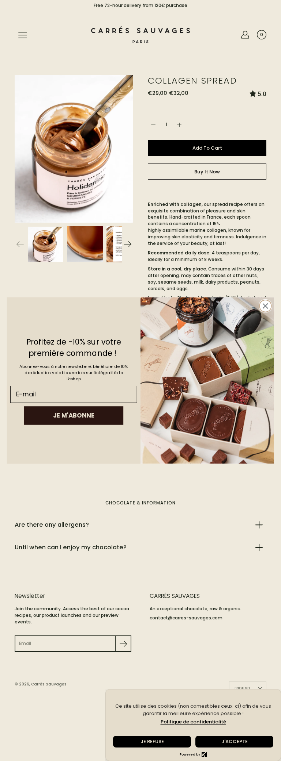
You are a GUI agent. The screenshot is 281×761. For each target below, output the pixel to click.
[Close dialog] (265, 306)
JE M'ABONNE (73, 415)
